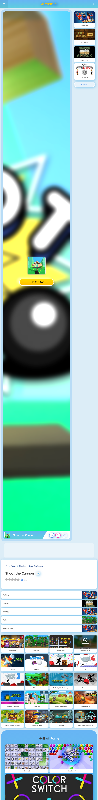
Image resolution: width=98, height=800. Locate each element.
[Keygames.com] (6, 566)
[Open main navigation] (4, 4)
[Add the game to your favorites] (38, 573)
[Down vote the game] (58, 535)
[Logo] (49, 4)
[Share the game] (64, 535)
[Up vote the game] (51, 535)
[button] (94, 4)
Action (13, 566)
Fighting (22, 566)
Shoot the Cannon (36, 566)
